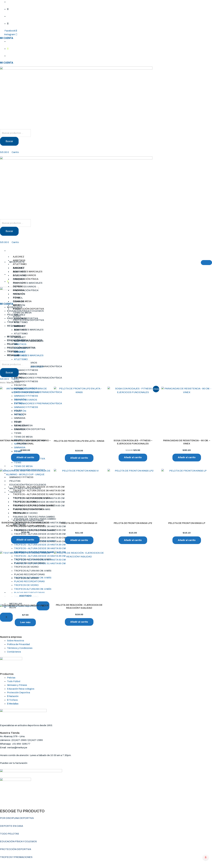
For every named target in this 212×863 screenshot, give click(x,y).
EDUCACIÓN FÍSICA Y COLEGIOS (25, 311)
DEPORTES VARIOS (24, 286)
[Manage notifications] (205, 857)
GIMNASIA (18, 301)
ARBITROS (19, 260)
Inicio (2, 382)
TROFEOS (13, 322)
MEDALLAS (13, 326)
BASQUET (19, 279)
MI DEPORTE (16, 250)
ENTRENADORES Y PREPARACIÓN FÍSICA (38, 377)
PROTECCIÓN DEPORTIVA (28, 309)
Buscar (9, 141)
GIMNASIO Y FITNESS (26, 370)
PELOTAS (12, 314)
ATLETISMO (20, 264)
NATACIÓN (19, 305)
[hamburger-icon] (186, 251)
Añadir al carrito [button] (25, 457)
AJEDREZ (18, 256)
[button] (106, 333)
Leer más (25, 622)
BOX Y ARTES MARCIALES (27, 271)
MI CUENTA (6, 38)
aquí (30, 763)
